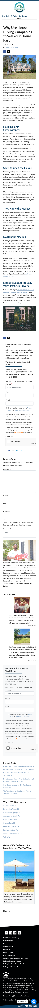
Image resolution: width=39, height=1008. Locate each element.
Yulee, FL (6, 837)
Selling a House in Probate (12, 961)
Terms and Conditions (21, 410)
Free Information (9, 955)
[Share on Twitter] (8, 51)
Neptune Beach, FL (10, 819)
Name (6, 495)
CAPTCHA (10, 436)
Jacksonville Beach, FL (11, 816)
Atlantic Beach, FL (10, 805)
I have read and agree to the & (20, 409)
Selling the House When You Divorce (15, 964)
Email (8, 400)
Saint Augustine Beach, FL (12, 833)
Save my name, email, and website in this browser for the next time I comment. (18, 523)
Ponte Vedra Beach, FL (11, 826)
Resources (6, 949)
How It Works (8, 940)
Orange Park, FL (9, 823)
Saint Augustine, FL (10, 830)
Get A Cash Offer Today (9, 16)
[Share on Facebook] (4, 51)
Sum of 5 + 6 (8, 529)
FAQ (4, 943)
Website (6, 511)
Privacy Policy (18, 432)
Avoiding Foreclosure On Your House (15, 958)
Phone (8, 392)
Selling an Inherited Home (12, 967)
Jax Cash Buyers (12, 47)
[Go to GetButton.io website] (33, 1005)
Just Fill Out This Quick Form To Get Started (19, 382)
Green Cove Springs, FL (11, 812)
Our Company (23, 16)
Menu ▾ (19, 18)
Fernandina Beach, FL (11, 809)
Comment (7, 469)
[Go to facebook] (34, 1001)
